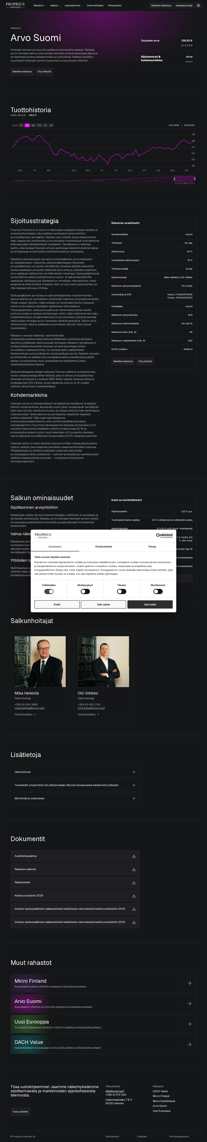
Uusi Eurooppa (32, 1021)
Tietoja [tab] (152, 546)
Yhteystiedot (115, 5)
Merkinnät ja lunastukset (29, 798)
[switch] (82, 590)
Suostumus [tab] (55, 546)
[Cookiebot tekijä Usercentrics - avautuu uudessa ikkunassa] (158, 535)
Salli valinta (103, 604)
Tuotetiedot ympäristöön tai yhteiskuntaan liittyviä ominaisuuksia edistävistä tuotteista (66, 785)
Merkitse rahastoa (22, 71)
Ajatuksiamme (72, 5)
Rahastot (38, 5)
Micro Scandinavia (164, 1101)
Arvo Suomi (28, 1001)
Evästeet (142, 1136)
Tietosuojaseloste (179, 1136)
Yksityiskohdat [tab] (103, 546)
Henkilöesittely (24, 714)
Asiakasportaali (184, 5)
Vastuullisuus (23, 772)
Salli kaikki (150, 604)
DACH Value (29, 1042)
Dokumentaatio (95, 5)
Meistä (54, 5)
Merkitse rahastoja (161, 5)
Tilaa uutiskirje (20, 1111)
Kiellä (57, 604)
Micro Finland (31, 980)
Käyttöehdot (112, 1136)
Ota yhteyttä (44, 71)
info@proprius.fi (114, 1091)
